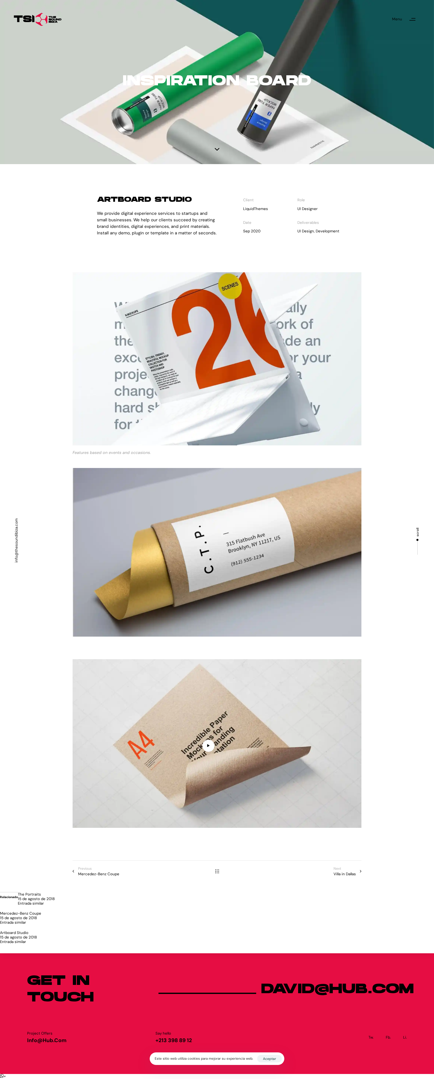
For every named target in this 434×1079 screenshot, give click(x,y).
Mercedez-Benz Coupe (20, 913)
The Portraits (29, 894)
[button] (406, 19)
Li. (405, 1037)
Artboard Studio (14, 932)
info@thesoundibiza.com (16, 540)
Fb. (388, 1037)
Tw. (370, 1037)
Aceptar (269, 1058)
